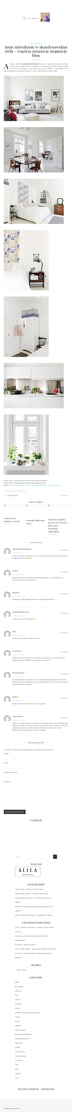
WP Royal (17, 1108)
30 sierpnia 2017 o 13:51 (18, 700)
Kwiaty (17, 1021)
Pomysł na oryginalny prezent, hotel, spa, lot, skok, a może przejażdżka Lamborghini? (57, 525)
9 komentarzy (64, 495)
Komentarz (7, 782)
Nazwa (6, 753)
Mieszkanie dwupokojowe (23, 1034)
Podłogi (17, 1047)
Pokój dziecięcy (20, 1052)
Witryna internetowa (10, 772)
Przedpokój (18, 1060)
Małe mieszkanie (20, 1030)
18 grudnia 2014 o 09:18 (18, 574)
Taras (17, 1078)
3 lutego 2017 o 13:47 (18, 676)
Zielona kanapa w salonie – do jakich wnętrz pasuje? (31, 893)
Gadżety (17, 999)
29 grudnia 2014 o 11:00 (18, 596)
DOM (16, 995)
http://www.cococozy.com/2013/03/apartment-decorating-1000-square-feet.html (35, 485)
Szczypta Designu (13, 495)
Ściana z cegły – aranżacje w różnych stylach (29, 889)
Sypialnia (17, 1073)
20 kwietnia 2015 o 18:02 (18, 616)
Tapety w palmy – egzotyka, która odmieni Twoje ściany (38, 949)
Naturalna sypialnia (29, 944)
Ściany (17, 1069)
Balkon (17, 982)
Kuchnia (17, 1017)
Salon (16, 1065)
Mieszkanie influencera (22, 1039)
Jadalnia (17, 1008)
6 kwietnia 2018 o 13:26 (18, 720)
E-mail (6, 763)
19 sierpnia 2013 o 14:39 (18, 552)
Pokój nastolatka (20, 1056)
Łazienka (18, 1026)
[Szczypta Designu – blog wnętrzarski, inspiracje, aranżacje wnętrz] (36, 17)
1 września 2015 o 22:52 (18, 635)
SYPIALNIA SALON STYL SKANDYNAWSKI (15, 491)
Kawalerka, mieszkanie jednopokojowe (27, 1012)
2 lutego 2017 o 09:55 (18, 655)
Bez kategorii (36, 43)
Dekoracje (18, 991)
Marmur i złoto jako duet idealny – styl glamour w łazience (33, 915)
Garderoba (18, 1004)
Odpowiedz (64, 550)
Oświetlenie (19, 1043)
